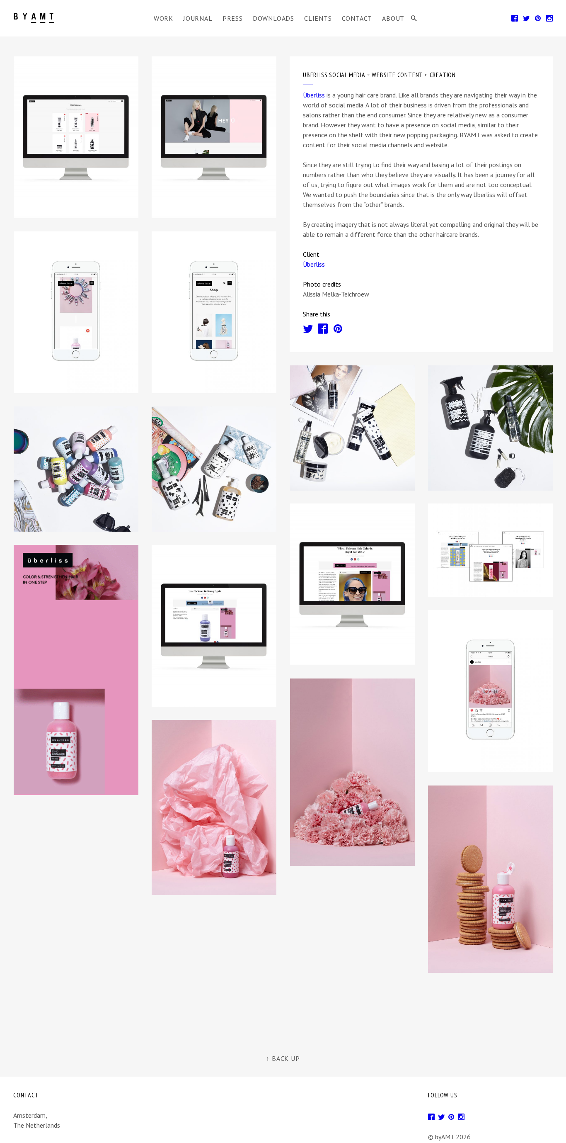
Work (163, 18)
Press (233, 18)
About (393, 18)
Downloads (273, 18)
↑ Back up (283, 1058)
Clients (318, 18)
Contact (357, 18)
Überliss (314, 95)
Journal (198, 18)
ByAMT (35, 18)
